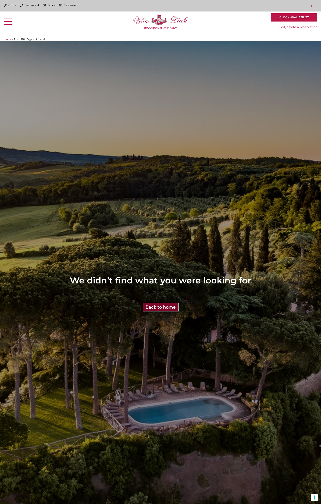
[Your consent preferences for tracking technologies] (314, 497)
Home (8, 39)
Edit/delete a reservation (298, 27)
